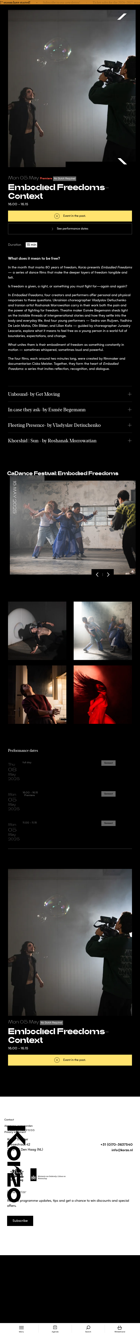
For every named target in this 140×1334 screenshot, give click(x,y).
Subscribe (20, 1221)
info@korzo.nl (122, 1150)
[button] (97, 574)
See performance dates (72, 228)
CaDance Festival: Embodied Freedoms (62, 473)
